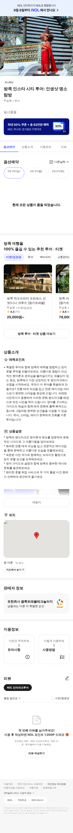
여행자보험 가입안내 (14, 787)
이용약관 (8, 784)
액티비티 (45, 257)
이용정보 (45, 147)
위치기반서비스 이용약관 (30, 784)
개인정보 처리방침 (56, 784)
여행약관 (33, 787)
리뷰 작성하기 (36, 753)
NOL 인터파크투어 (18, 687)
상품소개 (27, 147)
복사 (21, 562)
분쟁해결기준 (49, 787)
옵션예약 (9, 147)
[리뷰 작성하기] (67, 678)
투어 (30, 257)
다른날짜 (60, 162)
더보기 (36, 502)
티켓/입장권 (13, 257)
